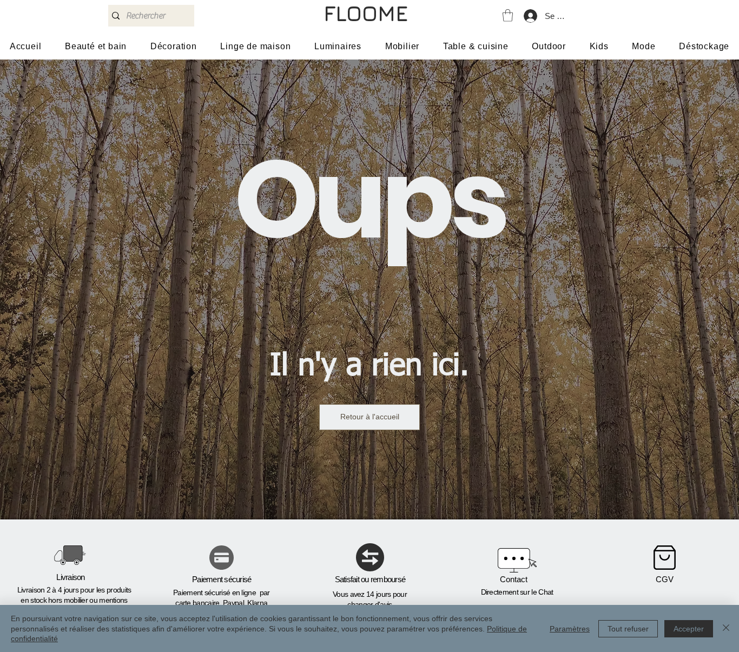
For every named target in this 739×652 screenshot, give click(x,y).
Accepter (689, 628)
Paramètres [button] (570, 628)
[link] (508, 15)
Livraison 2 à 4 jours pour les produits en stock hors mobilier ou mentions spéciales (74, 600)
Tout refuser (628, 628)
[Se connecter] (530, 16)
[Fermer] (726, 628)
